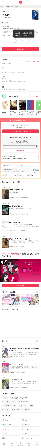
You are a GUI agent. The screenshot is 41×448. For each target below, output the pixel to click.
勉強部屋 (5, 32)
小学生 (11, 32)
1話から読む (20, 49)
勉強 (36, 32)
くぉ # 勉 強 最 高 (7, 17)
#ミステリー (6, 253)
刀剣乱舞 (14, 398)
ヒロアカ (23, 398)
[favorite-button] (16, 40)
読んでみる (20, 285)
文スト (5, 398)
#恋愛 (13, 253)
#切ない (18, 253)
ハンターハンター (8, 405)
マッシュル (22, 405)
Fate (30, 405)
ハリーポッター (23, 402)
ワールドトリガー (8, 402)
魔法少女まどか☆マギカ (20, 409)
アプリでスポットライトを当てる (20, 131)
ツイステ (6, 409)
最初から (27, 61)
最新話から (36, 61)
